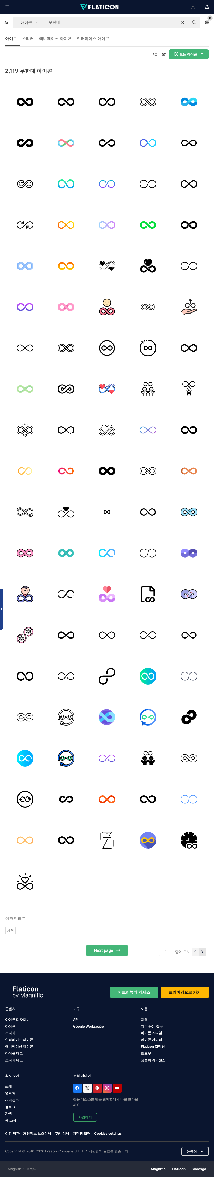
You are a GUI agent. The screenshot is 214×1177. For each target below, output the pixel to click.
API (76, 1019)
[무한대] (25, 101)
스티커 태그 (14, 1060)
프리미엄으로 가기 (185, 992)
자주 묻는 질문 (152, 1026)
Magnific (158, 1169)
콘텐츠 (10, 1009)
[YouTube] (117, 1088)
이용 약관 (12, 1133)
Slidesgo (199, 1169)
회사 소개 (12, 1076)
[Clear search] (182, 22)
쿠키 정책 (62, 1133)
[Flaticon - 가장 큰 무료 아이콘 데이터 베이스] (100, 7)
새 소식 (10, 1120)
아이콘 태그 (14, 1053)
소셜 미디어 (82, 1076)
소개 (8, 1086)
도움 (144, 1009)
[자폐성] (189, 101)
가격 (8, 1113)
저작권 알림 (82, 1133)
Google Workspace (88, 1026)
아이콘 (11, 38)
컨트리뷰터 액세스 (134, 992)
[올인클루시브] (189, 307)
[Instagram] (107, 1088)
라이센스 (12, 1100)
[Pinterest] (97, 1088)
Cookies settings (108, 1133)
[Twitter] (87, 1088)
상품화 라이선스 (153, 1060)
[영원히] (107, 266)
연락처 (10, 1093)
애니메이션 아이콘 (55, 38)
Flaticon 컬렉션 (153, 1046)
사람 (10, 930)
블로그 (10, 1107)
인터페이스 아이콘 (93, 38)
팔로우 (146, 1053)
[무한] (25, 225)
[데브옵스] (25, 635)
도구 (76, 1009)
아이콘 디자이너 (17, 1019)
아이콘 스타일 (151, 1033)
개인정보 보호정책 (37, 1133)
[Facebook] (77, 1088)
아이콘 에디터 (151, 1039)
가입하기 (85, 1117)
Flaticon (179, 1169)
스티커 (28, 38)
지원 (144, 1019)
